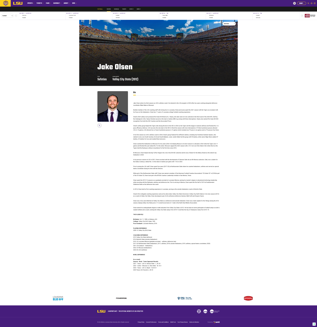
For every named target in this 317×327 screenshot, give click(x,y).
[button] (16, 15)
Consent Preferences (151, 322)
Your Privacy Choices (182, 322)
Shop (302, 3)
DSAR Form (173, 322)
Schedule (116, 9)
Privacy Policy (141, 322)
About (66, 3)
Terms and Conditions (163, 322)
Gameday (56, 3)
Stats (130, 9)
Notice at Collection (194, 322)
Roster (109, 9)
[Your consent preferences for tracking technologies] (314, 324)
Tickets (39, 3)
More (138, 9)
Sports (30, 3)
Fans (47, 3)
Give (73, 3)
